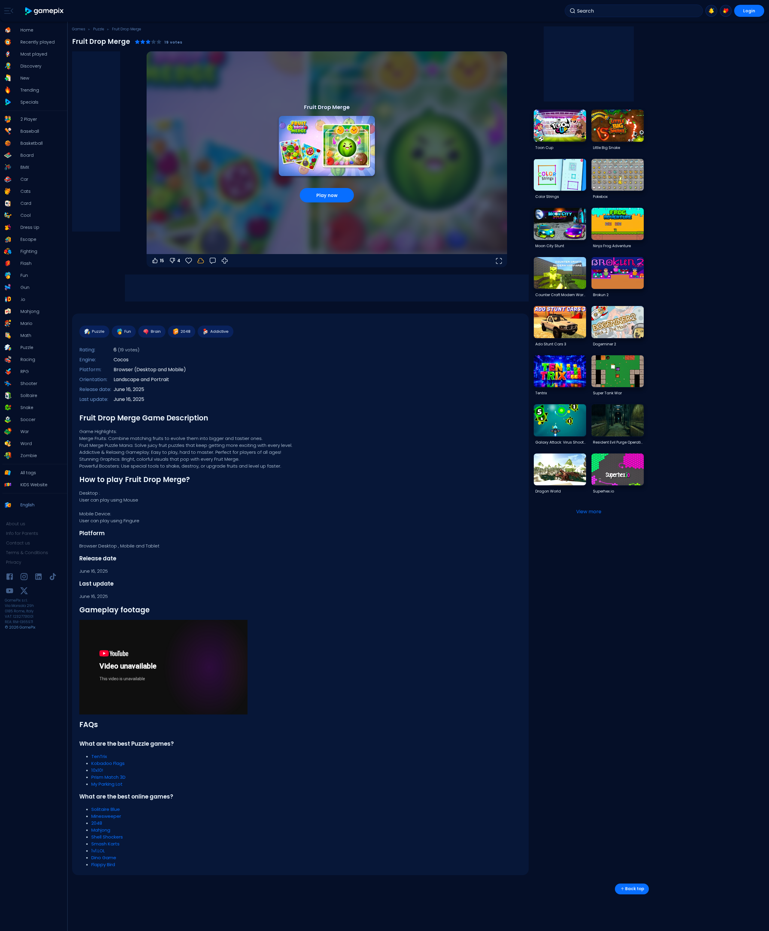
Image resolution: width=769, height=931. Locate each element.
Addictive (219, 331)
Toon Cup (544, 147)
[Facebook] (9, 578)
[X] (24, 592)
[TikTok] (53, 578)
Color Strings (547, 196)
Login (749, 11)
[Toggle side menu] (7, 11)
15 (162, 261)
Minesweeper (106, 816)
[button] (32, 30)
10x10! (97, 770)
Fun (127, 331)
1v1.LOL (98, 851)
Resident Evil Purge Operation (618, 442)
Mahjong (100, 830)
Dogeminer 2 (604, 344)
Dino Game (103, 857)
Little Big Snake (606, 147)
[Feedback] (212, 260)
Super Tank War (607, 393)
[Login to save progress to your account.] (200, 260)
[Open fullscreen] (498, 260)
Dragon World (548, 491)
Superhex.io (603, 491)
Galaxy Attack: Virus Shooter (560, 442)
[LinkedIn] (38, 578)
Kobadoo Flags (108, 763)
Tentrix (541, 393)
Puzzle (98, 29)
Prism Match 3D (108, 777)
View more (588, 511)
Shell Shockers (107, 837)
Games (78, 29)
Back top (634, 889)
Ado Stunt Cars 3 (550, 344)
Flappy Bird (103, 864)
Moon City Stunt (549, 245)
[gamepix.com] (44, 11)
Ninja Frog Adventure (612, 245)
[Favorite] (726, 11)
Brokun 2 (601, 294)
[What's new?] (711, 11)
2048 (185, 331)
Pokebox (600, 196)
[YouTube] (9, 592)
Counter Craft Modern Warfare (560, 294)
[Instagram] (24, 578)
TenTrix (99, 756)
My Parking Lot (107, 784)
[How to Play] (224, 260)
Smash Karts (105, 844)
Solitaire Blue (105, 809)
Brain (156, 331)
